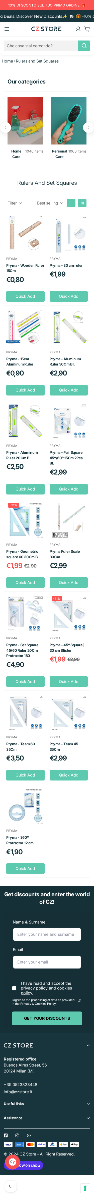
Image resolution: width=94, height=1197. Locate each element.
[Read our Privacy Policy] (79, 1001)
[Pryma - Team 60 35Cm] (25, 712)
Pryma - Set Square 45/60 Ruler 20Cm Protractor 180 (22, 650)
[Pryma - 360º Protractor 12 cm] (25, 806)
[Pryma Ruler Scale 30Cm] (69, 520)
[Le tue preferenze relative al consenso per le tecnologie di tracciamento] (85, 1188)
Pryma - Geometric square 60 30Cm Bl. (23, 554)
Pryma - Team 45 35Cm (64, 747)
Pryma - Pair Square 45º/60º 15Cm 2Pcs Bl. (66, 457)
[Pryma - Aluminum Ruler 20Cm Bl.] (25, 421)
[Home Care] (25, 121)
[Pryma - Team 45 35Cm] (69, 712)
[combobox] (47, 45)
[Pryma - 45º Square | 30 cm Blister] (69, 613)
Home (7, 61)
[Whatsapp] (29, 1136)
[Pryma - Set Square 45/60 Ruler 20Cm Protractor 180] (25, 613)
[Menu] (7, 29)
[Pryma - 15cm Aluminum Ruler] (25, 327)
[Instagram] (17, 1136)
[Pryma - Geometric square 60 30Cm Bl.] (25, 520)
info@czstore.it (18, 1091)
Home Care (16, 154)
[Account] (78, 29)
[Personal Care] (69, 121)
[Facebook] (6, 1136)
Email (18, 949)
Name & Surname (29, 922)
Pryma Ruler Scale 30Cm (65, 554)
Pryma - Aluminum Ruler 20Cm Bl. (22, 455)
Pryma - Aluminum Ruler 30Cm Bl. (65, 361)
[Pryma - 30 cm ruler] (69, 233)
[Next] (88, 127)
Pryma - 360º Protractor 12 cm (19, 840)
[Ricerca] (84, 45)
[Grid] (82, 203)
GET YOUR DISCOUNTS (47, 1018)
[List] (71, 203)
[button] (87, 29)
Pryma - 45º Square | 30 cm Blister (67, 647)
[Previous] (5, 127)
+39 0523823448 (20, 1084)
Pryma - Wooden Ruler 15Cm (25, 268)
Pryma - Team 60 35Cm (20, 747)
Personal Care (59, 154)
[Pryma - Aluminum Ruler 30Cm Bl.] (69, 327)
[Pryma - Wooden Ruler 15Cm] (25, 233)
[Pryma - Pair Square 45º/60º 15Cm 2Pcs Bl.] (69, 421)
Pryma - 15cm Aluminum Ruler (19, 361)
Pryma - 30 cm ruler (66, 265)
